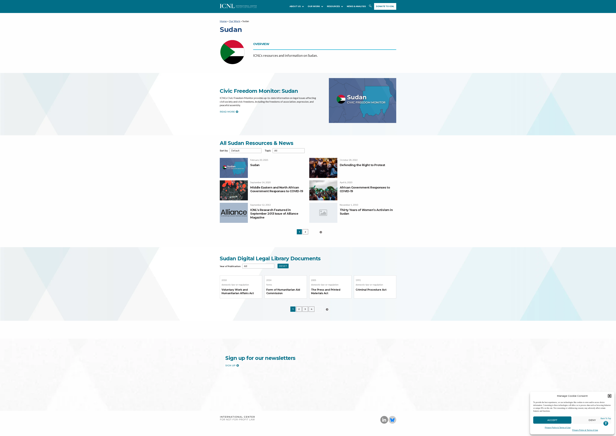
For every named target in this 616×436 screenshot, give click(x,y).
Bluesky (392, 420)
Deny (592, 420)
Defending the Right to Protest (362, 165)
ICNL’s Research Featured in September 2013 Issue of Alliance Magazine (274, 213)
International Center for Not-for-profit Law (237, 418)
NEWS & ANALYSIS (356, 6)
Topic (268, 150)
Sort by (224, 150)
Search (371, 7)
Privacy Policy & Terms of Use (558, 427)
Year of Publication (230, 266)
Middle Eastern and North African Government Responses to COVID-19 (276, 189)
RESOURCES (333, 6)
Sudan (255, 165)
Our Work (314, 6)
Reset (283, 266)
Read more (227, 111)
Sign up (230, 365)
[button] (609, 396)
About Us (295, 6)
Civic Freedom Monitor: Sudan (259, 91)
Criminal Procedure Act (371, 289)
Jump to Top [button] (606, 422)
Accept (552, 420)
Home (223, 21)
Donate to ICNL (385, 6)
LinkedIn (384, 420)
